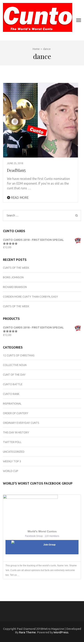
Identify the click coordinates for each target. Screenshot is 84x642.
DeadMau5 (16, 170)
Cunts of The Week (16, 267)
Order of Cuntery (15, 413)
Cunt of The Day (14, 374)
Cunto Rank (11, 394)
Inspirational (12, 403)
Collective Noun (15, 365)
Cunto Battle (12, 384)
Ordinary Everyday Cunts (21, 422)
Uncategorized (13, 451)
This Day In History (16, 432)
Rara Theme (27, 632)
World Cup (10, 471)
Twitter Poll (12, 442)
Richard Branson (15, 287)
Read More (19, 197)
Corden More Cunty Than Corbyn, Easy (30, 296)
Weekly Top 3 (12, 461)
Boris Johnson (13, 277)
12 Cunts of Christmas (19, 355)
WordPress (61, 632)
